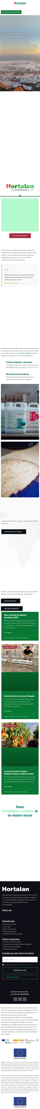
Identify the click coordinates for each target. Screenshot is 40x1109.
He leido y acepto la (17, 965)
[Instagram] (20, 999)
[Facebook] (15, 999)
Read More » (8, 632)
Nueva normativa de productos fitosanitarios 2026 (15, 616)
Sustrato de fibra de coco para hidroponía (19, 696)
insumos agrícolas (25, 353)
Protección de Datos (12, 977)
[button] (34, 12)
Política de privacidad (23, 965)
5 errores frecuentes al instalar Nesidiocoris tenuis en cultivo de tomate (19, 772)
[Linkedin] (25, 999)
